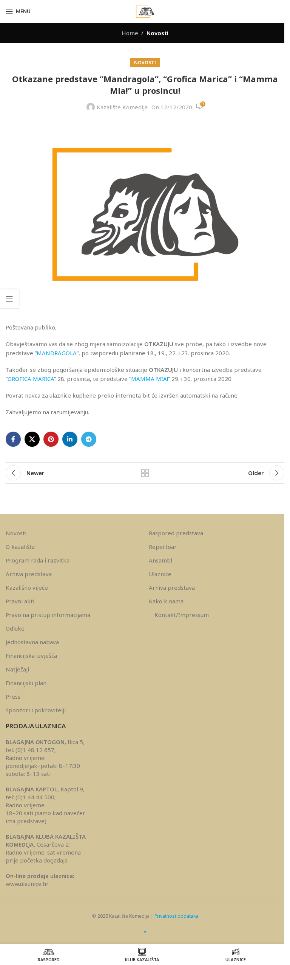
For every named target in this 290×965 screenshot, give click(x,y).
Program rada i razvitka (37, 560)
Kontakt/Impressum (181, 614)
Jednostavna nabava (32, 642)
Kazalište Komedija (122, 107)
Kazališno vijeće (27, 587)
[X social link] (32, 439)
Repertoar (163, 546)
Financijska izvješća (31, 655)
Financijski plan (26, 683)
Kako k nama (166, 601)
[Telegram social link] (88, 439)
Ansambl (160, 560)
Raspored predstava (176, 533)
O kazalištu (20, 546)
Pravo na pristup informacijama (48, 614)
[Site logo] (145, 10)
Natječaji (17, 669)
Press (13, 696)
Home (130, 33)
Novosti (157, 33)
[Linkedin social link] (69, 439)
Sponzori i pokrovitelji (36, 710)
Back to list (145, 472)
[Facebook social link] (13, 439)
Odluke (15, 628)
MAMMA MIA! (149, 378)
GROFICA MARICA (31, 378)
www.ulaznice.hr (27, 883)
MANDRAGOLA (57, 353)
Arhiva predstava (29, 574)
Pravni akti (20, 601)
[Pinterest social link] (51, 439)
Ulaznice (160, 574)
